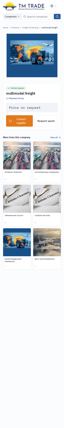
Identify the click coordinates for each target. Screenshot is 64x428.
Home (5, 27)
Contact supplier (21, 120)
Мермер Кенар (16, 98)
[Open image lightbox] (32, 56)
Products (15, 27)
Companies (11, 16)
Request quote (46, 120)
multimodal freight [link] (49, 27)
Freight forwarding (30, 27)
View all (54, 137)
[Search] (57, 16)
